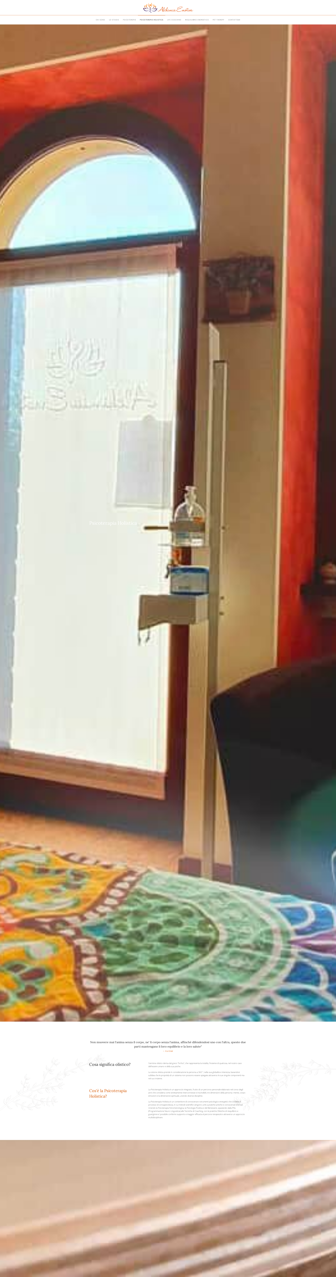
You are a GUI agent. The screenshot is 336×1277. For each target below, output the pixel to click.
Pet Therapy (218, 20)
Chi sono (100, 20)
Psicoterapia (129, 20)
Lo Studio (114, 20)
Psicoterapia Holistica (151, 20)
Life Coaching (174, 20)
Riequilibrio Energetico (197, 20)
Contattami (234, 20)
